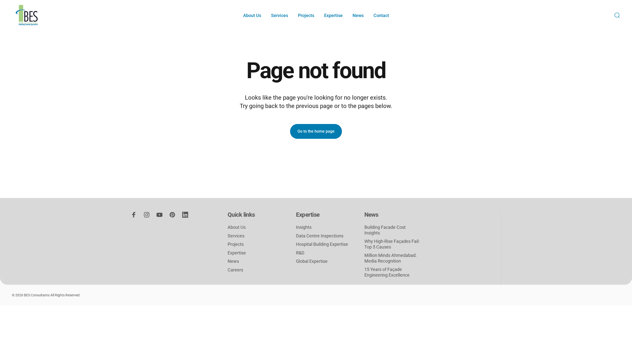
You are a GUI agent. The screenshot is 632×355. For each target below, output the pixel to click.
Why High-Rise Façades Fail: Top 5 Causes (391, 244)
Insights (304, 227)
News (233, 261)
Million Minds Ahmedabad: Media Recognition (390, 258)
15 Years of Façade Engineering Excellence (387, 272)
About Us (237, 227)
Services (236, 235)
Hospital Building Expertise (322, 244)
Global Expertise (312, 261)
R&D (300, 252)
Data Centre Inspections (319, 235)
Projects (236, 244)
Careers (235, 269)
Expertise (237, 252)
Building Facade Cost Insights (385, 230)
